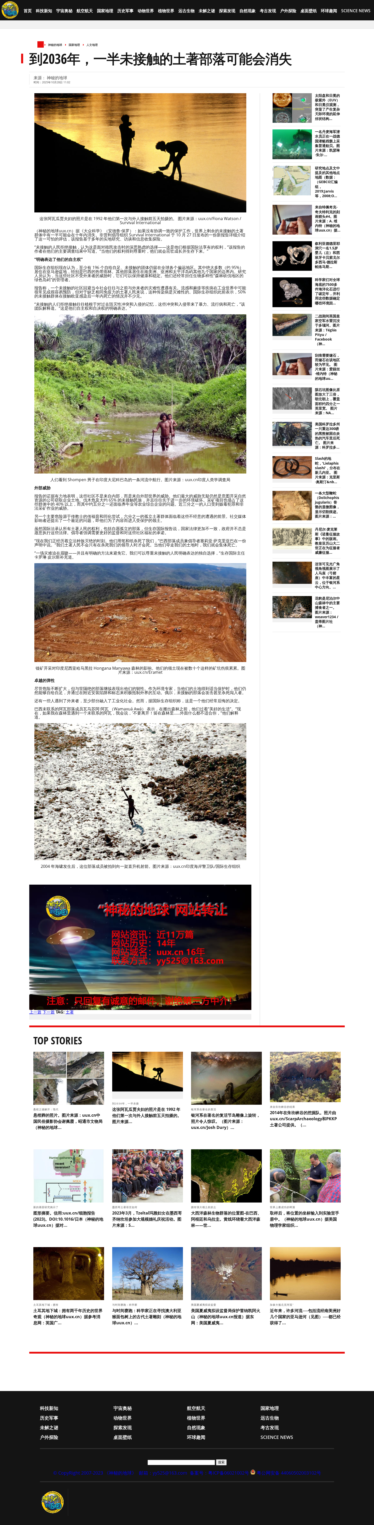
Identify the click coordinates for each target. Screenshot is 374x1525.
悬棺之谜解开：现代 (46, 1109)
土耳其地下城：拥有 (46, 1304)
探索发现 (227, 11)
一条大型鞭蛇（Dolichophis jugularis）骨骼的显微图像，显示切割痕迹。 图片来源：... (327, 505)
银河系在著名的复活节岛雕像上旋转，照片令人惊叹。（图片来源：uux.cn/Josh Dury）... (225, 1121)
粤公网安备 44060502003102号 (289, 1473)
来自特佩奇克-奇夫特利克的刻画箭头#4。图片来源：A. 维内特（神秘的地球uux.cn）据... (327, 219)
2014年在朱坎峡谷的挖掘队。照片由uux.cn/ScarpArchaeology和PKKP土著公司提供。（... (303, 1119)
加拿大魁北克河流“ (282, 1304)
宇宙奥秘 (64, 11)
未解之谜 (207, 11)
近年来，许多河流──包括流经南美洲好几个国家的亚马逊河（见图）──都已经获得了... (305, 1317)
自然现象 (247, 11)
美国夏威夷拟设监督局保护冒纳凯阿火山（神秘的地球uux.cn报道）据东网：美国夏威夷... (225, 1317)
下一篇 (48, 1012)
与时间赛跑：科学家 (125, 1304)
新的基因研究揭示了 (46, 1207)
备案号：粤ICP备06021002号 (219, 1473)
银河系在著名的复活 (204, 1109)
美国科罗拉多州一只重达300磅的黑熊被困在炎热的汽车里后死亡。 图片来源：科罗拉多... (327, 436)
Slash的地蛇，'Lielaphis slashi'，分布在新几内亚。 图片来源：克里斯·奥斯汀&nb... (327, 470)
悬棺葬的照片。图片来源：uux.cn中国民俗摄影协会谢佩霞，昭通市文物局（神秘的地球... (68, 1121)
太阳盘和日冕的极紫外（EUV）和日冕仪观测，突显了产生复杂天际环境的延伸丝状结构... (327, 107)
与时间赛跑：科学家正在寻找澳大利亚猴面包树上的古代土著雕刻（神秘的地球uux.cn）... (146, 1317)
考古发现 (268, 11)
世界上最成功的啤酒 (283, 1207)
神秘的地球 (55, 44)
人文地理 (92, 44)
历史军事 (125, 11)
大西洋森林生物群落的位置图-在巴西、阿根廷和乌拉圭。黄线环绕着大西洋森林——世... (226, 1219)
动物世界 (146, 11)
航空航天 (85, 11)
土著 (70, 1012)
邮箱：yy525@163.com (163, 1473)
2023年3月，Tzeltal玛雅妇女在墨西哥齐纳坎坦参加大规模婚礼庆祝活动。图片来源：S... (147, 1219)
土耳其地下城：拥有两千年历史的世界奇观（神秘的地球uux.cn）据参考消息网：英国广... (68, 1317)
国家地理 (105, 11)
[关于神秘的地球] (54, 1502)
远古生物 (186, 11)
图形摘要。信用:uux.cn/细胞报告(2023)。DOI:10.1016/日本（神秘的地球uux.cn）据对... (68, 1219)
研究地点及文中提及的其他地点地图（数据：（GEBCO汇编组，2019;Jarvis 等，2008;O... (327, 182)
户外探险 (288, 11)
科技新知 (44, 11)
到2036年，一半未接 (126, 1103)
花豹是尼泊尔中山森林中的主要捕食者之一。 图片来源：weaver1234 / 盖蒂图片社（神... (327, 612)
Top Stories (57, 1040)
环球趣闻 (329, 11)
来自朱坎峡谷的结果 (283, 1107)
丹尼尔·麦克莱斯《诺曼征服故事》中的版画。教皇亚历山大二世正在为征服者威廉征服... (327, 541)
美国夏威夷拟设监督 (204, 1304)
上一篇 (35, 1012)
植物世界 (166, 11)
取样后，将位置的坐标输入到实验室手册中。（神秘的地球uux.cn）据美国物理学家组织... (304, 1219)
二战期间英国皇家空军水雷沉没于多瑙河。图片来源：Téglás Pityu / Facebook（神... (327, 330)
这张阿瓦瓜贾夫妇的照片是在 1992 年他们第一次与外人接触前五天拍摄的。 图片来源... (146, 1115)
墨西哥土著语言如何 (125, 1207)
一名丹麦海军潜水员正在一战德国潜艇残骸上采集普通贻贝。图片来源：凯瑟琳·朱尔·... (327, 143)
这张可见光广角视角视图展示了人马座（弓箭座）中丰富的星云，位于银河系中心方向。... (327, 575)
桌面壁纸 (308, 11)
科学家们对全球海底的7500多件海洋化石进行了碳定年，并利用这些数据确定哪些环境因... (327, 291)
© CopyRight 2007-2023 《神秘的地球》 (94, 1473)
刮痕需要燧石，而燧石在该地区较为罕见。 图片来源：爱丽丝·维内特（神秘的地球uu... (327, 367)
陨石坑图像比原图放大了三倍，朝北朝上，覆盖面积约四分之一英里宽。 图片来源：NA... (327, 401)
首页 (28, 11)
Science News (355, 11)
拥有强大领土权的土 (204, 1207)
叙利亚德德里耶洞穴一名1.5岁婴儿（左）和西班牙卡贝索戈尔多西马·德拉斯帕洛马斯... (327, 255)
